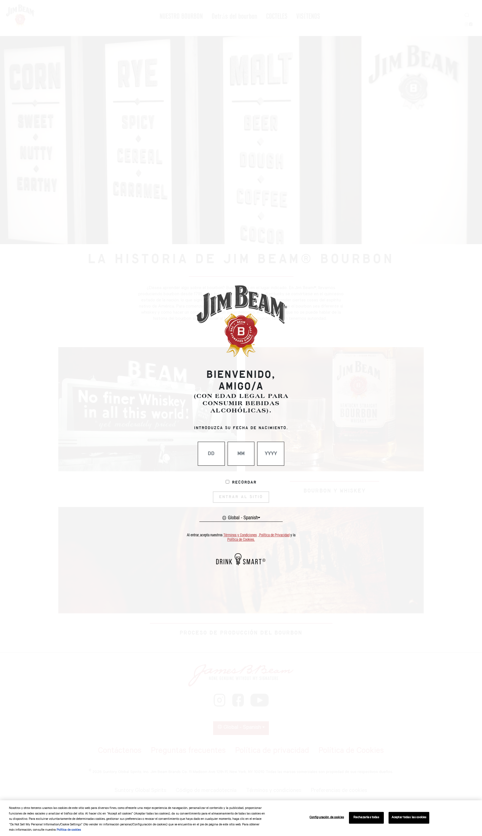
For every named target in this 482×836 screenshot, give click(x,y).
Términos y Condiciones (240, 535)
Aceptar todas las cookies (409, 818)
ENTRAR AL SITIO (241, 497)
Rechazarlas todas (366, 818)
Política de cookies (69, 830)
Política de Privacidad (274, 535)
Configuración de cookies (327, 818)
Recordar (244, 482)
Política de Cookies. (241, 539)
